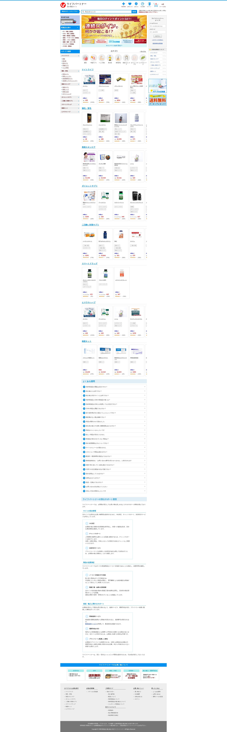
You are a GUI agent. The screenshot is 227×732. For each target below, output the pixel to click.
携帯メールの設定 (158, 696)
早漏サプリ (66, 65)
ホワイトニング (67, 94)
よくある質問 (156, 691)
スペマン (85, 86)
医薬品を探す (66, 27)
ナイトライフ (65, 55)
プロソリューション (104, 86)
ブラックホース (118, 86)
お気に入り (130, 6)
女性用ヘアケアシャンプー (70, 81)
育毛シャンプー (67, 76)
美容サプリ (66, 87)
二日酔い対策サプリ (67, 101)
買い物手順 (111, 694)
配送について (112, 696)
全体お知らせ (138, 696)
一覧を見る (143, 51)
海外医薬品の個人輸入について (117, 701)
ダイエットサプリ (67, 97)
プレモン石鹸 (102, 163)
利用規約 (110, 710)
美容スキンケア (66, 84)
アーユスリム (102, 202)
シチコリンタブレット (121, 280)
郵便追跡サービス (91, 624)
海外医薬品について (113, 699)
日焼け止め (66, 91)
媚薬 (64, 59)
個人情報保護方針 (113, 712)
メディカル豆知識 (93, 691)
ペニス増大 (66, 67)
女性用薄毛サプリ (67, 78)
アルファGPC (102, 280)
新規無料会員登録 (158, 43)
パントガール (102, 125)
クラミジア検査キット (88, 357)
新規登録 (123, 6)
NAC (115, 241)
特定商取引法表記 (113, 715)
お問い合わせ (156, 694)
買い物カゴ (138, 691)
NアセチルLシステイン (105, 241)
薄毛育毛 (118, 62)
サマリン (132, 241)
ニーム (132, 163)
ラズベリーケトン (119, 202)
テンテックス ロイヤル (136, 319)
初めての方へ (110, 691)
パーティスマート (87, 241)
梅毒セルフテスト (103, 357)
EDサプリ (65, 63)
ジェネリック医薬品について (116, 704)
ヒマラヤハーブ (66, 111)
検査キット (65, 108)
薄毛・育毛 (65, 71)
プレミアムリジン (87, 125)
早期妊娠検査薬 (134, 357)
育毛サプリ (66, 74)
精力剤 (64, 61)
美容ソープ (66, 89)
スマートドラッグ (67, 104)
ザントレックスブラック (136, 202)
